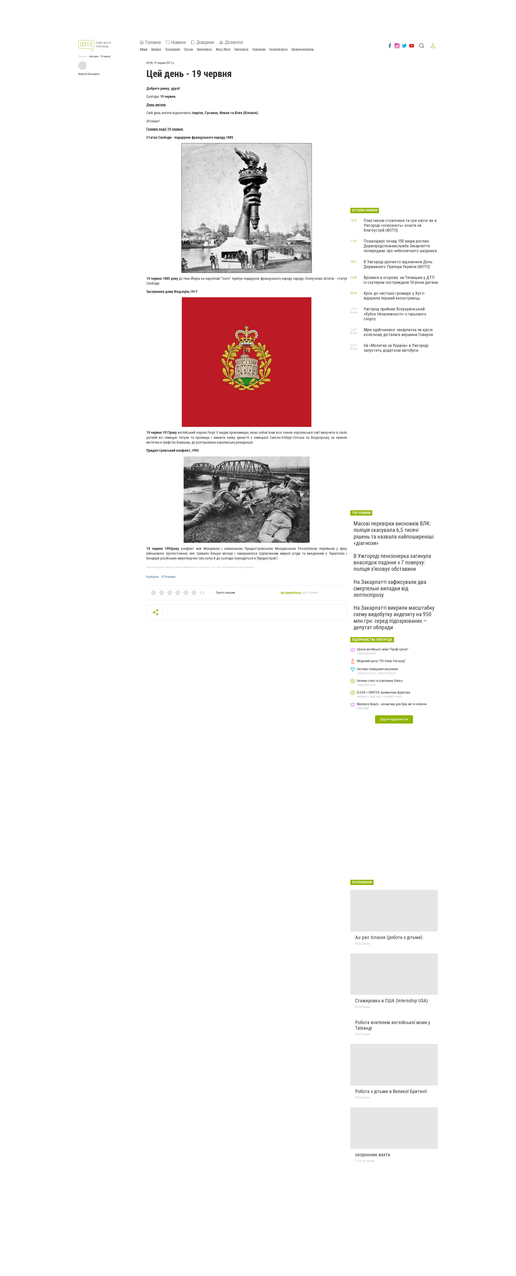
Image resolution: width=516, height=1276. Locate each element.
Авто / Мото (223, 49)
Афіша (143, 49)
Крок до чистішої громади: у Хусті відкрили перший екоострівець (394, 296)
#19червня (168, 577)
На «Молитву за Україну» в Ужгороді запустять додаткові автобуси (396, 348)
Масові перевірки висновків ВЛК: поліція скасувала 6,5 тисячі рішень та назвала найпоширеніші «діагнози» (394, 533)
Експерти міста (278, 49)
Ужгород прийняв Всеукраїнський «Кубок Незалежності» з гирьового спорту (395, 314)
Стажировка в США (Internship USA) (391, 1001)
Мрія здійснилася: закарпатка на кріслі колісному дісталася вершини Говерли (398, 332)
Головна (153, 42)
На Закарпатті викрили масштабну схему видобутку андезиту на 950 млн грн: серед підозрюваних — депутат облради (394, 617)
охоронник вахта (372, 1154)
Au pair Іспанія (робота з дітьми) (388, 937)
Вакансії (156, 49)
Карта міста (241, 49)
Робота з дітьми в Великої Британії (391, 1091)
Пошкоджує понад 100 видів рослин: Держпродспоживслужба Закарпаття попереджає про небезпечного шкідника (400, 246)
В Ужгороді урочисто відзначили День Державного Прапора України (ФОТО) (398, 264)
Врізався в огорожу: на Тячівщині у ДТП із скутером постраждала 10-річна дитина (401, 280)
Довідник (205, 42)
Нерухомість (204, 49)
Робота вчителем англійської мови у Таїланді (392, 1025)
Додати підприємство (394, 719)
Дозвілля (234, 42)
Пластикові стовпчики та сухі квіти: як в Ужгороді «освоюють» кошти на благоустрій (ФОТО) (400, 225)
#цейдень (152, 577)
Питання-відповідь (302, 49)
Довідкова (258, 49)
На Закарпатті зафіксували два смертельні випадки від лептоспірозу (390, 588)
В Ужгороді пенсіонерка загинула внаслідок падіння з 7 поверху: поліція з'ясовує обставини (392, 562)
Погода (188, 49)
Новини (178, 42)
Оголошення (172, 49)
